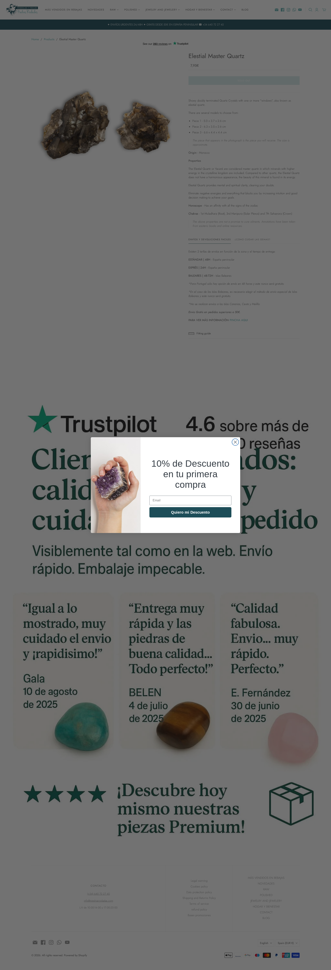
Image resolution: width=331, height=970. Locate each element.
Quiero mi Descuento (190, 512)
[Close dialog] (235, 442)
